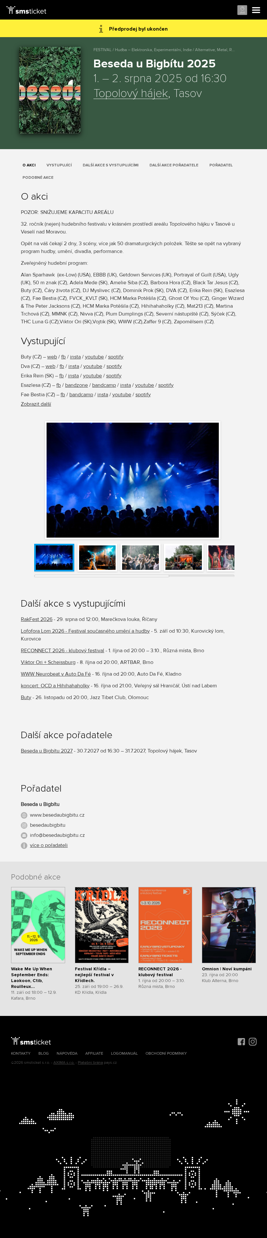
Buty (26, 697)
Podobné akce (37, 177)
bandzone (76, 385)
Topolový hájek (130, 94)
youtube (94, 357)
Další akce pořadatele (173, 165)
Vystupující (59, 165)
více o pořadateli (49, 845)
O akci (28, 165)
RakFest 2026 (36, 619)
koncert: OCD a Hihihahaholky (55, 685)
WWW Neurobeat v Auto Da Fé (56, 674)
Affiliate (94, 1053)
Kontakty (21, 1053)
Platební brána (90, 1062)
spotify (115, 357)
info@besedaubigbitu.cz (57, 835)
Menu (256, 10)
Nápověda (67, 1053)
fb (63, 357)
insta (75, 357)
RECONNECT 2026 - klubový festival (62, 650)
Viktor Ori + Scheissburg (48, 662)
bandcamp (104, 385)
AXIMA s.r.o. (64, 1062)
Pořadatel (221, 165)
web (52, 357)
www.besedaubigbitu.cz (57, 815)
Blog (43, 1053)
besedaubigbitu (47, 825)
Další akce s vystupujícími (110, 165)
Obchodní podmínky (166, 1053)
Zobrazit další (36, 404)
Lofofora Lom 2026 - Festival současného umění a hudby (85, 631)
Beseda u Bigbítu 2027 (47, 751)
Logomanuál (124, 1053)
